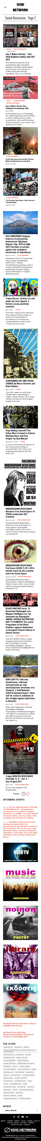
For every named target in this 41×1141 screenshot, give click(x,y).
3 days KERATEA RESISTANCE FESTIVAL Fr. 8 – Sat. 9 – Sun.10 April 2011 (19, 779)
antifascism (19, 1054)
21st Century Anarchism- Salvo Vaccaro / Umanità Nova (20, 201)
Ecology (28, 1054)
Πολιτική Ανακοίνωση (26, 1089)
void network (19, 1072)
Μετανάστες (22, 1087)
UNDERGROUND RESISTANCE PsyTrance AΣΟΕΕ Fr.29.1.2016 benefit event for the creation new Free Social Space (20, 569)
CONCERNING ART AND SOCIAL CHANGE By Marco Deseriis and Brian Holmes (20, 384)
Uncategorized (9, 1072)
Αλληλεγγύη (30, 1072)
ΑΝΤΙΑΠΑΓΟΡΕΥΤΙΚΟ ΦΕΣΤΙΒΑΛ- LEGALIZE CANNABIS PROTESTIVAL (19, 1025)
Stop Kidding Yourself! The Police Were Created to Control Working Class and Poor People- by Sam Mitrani (20, 434)
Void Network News (20, 49)
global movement (9, 1060)
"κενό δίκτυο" (8, 1047)
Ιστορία (6, 1084)
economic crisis (9, 1057)
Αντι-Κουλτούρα (16, 1075)
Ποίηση (15, 1089)
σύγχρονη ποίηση (25, 1098)
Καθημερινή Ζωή (15, 1084)
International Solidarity (25, 1063)
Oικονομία (7, 1066)
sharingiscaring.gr (20, 1139)
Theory (17, 310)
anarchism (18, 1047)
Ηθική (30, 1081)
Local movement (23, 255)
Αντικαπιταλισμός (29, 1075)
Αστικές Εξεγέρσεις (21, 1078)
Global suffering (9, 1063)
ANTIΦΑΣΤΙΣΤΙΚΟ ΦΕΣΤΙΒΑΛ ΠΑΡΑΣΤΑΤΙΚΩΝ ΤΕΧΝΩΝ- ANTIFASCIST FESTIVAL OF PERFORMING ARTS (18, 1034)
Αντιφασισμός (8, 1078)
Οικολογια (30, 1087)
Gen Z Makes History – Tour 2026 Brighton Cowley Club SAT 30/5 (20, 57)
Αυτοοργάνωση (8, 1081)
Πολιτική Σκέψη (9, 1092)
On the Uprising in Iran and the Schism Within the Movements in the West (19, 160)
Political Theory (24, 1066)
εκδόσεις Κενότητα (10, 1095)
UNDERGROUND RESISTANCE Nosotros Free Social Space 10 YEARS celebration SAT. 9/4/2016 (20, 512)
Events (8, 49)
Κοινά (25, 1084)
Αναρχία (6, 1075)
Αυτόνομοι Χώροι (20, 1081)
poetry (15, 1066)
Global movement (19, 101)
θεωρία (20, 1095)
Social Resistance (24, 1069)
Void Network (10, 1135)
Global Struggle (23, 1060)
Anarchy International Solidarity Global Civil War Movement (19, 1051)
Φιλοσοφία (19, 1092)
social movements (10, 1069)
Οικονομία (7, 1089)
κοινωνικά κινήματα (10, 1098)
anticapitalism (9, 1054)
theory (33, 1069)
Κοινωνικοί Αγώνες (10, 1087)
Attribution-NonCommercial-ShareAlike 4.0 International (18, 1136)
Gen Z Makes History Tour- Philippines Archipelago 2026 (17, 107)
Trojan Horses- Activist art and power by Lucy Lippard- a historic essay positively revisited (20, 302)
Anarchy (26, 1047)
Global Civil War (22, 1057)
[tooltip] (14, 1117)
